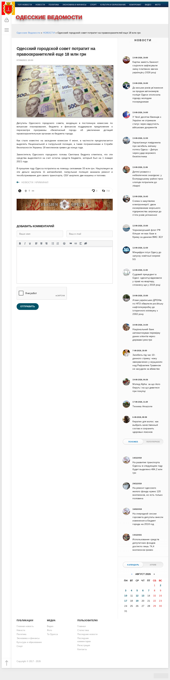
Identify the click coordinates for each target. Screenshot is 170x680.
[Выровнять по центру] (41, 243)
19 (137, 600)
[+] (26, 191)
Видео (148, 5)
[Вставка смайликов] (64, 243)
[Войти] (7, 20)
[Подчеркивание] (29, 243)
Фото (158, 5)
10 (125, 595)
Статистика (83, 630)
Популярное (153, 442)
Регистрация (83, 645)
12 (137, 595)
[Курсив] (24, 243)
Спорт (93, 5)
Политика (54, 5)
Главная (81, 626)
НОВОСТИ (49, 32)
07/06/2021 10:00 (25, 60)
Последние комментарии (84, 640)
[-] (33, 191)
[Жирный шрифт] (19, 243)
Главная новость (25, 626)
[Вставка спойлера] (80, 243)
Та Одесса (52, 634)
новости (40, 5)
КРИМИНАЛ (41, 182)
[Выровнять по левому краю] (36, 243)
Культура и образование (113, 5)
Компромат (135, 5)
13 (143, 595)
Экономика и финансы (74, 5)
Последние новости (87, 634)
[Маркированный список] (52, 243)
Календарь (133, 565)
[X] (19, 190)
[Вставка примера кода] (75, 243)
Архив (153, 565)
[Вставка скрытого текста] (85, 243)
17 (125, 600)
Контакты (23, 9)
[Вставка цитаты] (70, 243)
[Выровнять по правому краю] (46, 243)
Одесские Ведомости (28, 32)
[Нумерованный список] (57, 243)
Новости (143, 40)
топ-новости (25, 5)
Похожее (133, 442)
